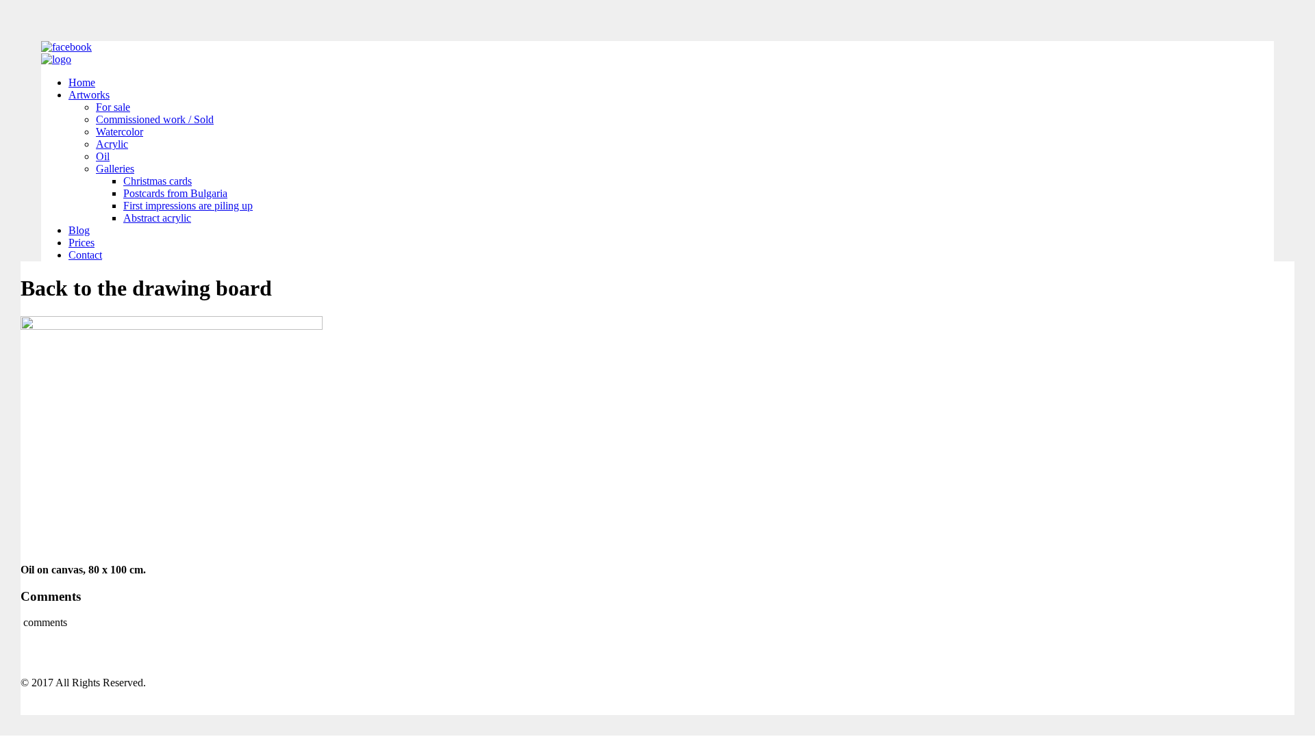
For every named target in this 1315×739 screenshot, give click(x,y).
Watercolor (119, 132)
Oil (103, 156)
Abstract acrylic (157, 218)
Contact (85, 255)
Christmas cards (157, 181)
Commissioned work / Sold (155, 119)
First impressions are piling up (188, 205)
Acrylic (112, 144)
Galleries (115, 168)
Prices (81, 242)
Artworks (89, 95)
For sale (113, 107)
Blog (79, 230)
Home (81, 82)
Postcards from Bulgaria (175, 193)
